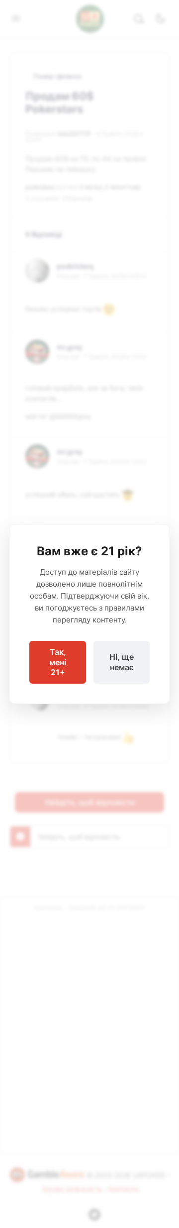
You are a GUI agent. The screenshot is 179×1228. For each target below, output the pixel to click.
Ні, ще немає (121, 662)
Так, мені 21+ (57, 662)
